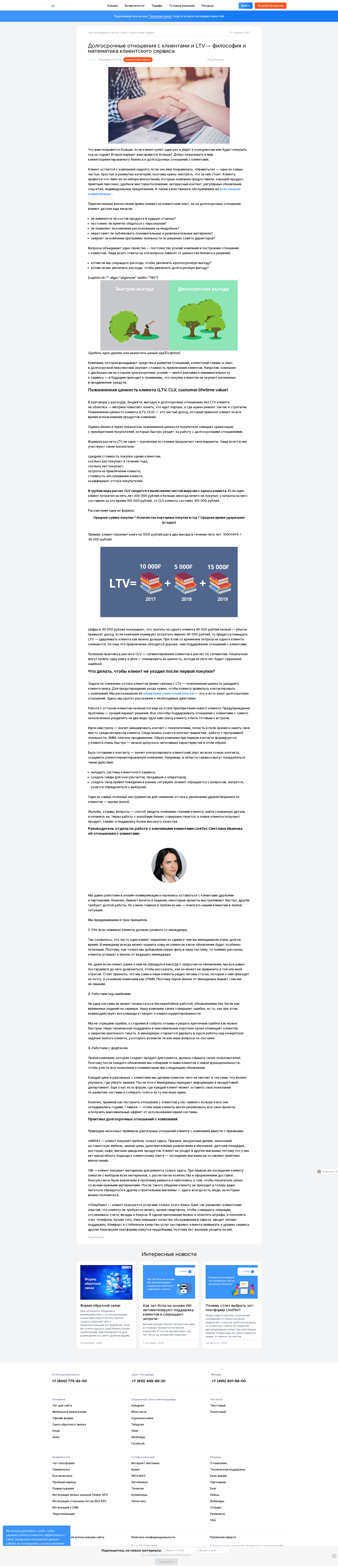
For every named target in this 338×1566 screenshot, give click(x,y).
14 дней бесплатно (271, 5)
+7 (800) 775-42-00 (69, 1381)
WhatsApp (138, 1437)
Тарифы (156, 5)
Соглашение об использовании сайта (78, 1537)
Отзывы (215, 1507)
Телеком (137, 1488)
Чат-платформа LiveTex (103, 32)
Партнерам (218, 1482)
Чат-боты (216, 1399)
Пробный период (64, 1482)
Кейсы (214, 1495)
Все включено (62, 1476)
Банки (135, 1469)
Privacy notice (328, 1172)
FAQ (213, 1520)
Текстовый (218, 1405)
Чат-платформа (63, 1463)
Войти (245, 5)
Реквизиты (217, 1514)
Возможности (134, 5)
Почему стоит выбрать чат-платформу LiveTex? (230, 1307)
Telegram (137, 1424)
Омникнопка (61, 1469)
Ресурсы (208, 5)
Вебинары (217, 1501)
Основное (58, 1399)
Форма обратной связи (100, 1305)
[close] (336, 1171)
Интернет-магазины (145, 1463)
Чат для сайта (62, 1405)
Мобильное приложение (69, 1412)
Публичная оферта (223, 1537)
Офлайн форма (62, 1418)
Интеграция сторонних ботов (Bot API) (79, 1501)
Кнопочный (218, 1412)
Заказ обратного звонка (69, 1424)
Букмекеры (139, 1495)
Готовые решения (182, 5)
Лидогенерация (63, 1514)
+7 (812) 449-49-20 (148, 1381)
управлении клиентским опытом (168, 693)
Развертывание (63, 1488)
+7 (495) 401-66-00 (228, 1381)
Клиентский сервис (141, 32)
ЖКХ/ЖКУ (138, 1476)
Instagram (137, 1405)
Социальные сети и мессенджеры (153, 1399)
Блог (124, 32)
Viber (135, 1431)
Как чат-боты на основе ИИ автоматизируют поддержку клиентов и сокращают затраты (168, 1312)
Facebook (138, 1443)
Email (56, 1431)
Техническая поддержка (227, 1469)
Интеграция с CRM (65, 1507)
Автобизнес (139, 1482)
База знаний (218, 1476)
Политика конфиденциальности (153, 1537)
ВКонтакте (138, 1412)
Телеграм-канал (160, 16)
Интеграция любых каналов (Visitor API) (80, 1495)
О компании (218, 1463)
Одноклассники (142, 1418)
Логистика (138, 1501)
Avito (55, 1437)
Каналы (112, 5)
